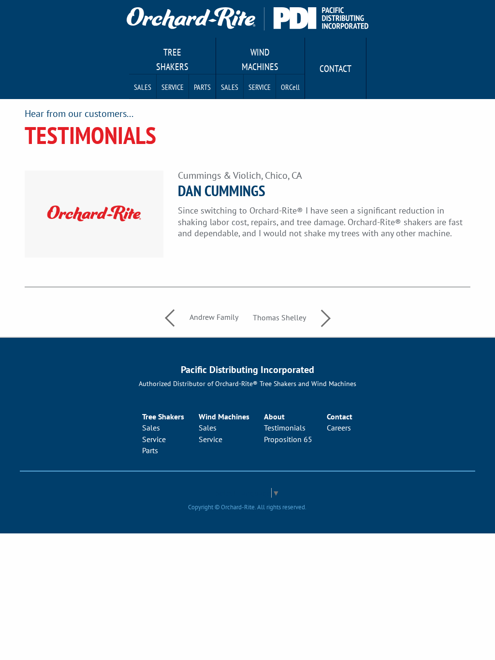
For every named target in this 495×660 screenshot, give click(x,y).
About (274, 416)
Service (172, 87)
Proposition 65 (288, 439)
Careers (339, 427)
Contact (335, 68)
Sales (142, 87)
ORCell (290, 87)
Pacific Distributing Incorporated (247, 369)
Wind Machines (260, 59)
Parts (202, 87)
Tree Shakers (172, 59)
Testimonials (285, 427)
